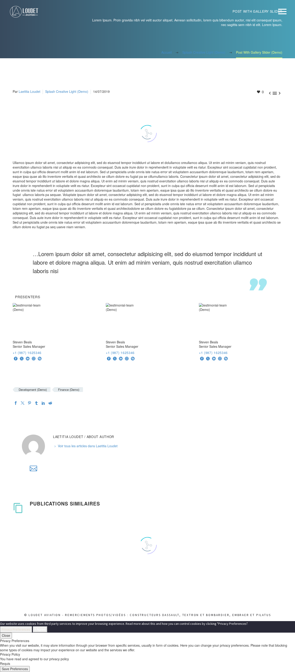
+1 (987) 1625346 (27, 352)
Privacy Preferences (16, 629)
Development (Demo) (33, 389)
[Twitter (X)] (22, 358)
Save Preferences (15, 668)
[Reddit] (50, 403)
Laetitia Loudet (29, 91)
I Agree (40, 629)
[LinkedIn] (28, 358)
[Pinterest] (29, 403)
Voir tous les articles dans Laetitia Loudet (88, 446)
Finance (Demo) (68, 389)
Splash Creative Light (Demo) (66, 91)
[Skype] (39, 358)
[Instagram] (33, 358)
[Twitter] (22, 403)
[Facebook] (16, 358)
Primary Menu (282, 11)
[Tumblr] (36, 403)
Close (6, 635)
